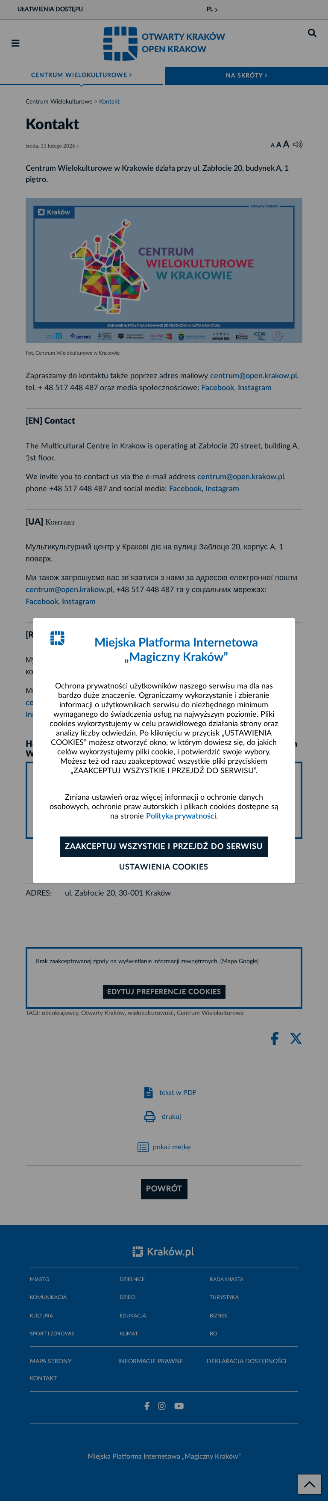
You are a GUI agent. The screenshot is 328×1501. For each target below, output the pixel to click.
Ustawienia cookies (163, 867)
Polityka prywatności (181, 816)
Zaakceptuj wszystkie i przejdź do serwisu (164, 847)
